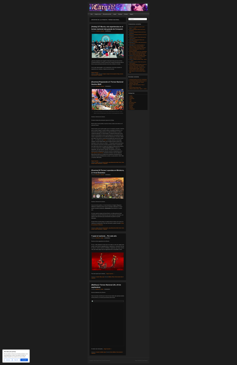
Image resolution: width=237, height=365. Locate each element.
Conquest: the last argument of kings (112, 73)
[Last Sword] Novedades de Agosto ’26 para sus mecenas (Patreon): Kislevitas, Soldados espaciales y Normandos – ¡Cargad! (138, 66)
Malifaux (110, 276)
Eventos (106, 162)
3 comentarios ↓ (108, 31)
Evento (104, 162)
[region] (16, 356)
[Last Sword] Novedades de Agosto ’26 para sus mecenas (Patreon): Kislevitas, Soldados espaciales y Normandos (137, 46)
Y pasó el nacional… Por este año (104, 236)
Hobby (97, 73)
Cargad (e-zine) (98, 14)
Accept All (24, 359)
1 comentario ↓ (108, 174)
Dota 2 (105, 140)
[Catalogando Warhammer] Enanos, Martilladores (138, 79)
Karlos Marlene (132, 71)
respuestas (99, 75)
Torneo (120, 162)
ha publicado (100, 152)
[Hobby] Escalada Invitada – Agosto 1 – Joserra (137, 88)
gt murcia (121, 73)
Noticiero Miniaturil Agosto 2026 (135, 87)
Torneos (96, 163)
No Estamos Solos (132, 102)
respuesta (105, 229)
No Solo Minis (131, 103)
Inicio (92, 14)
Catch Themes (145, 360)
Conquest (104, 73)
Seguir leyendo (95, 72)
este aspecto (94, 152)
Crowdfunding (131, 98)
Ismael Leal (131, 48)
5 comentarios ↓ (108, 86)
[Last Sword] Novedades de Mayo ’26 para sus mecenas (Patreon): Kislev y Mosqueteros (137, 68)
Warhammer (100, 163)
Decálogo (120, 14)
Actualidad (101, 352)
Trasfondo (131, 107)
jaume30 (102, 31)
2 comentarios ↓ (107, 289)
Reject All (16, 359)
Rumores (131, 106)
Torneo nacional (94, 75)
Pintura (113, 276)
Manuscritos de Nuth (107, 14)
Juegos (114, 14)
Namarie (102, 86)
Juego (97, 162)
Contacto (126, 14)
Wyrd (122, 276)
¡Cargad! (97, 276)
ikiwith (102, 237)
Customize (8, 359)
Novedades (131, 105)
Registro (131, 14)
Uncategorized (131, 108)
